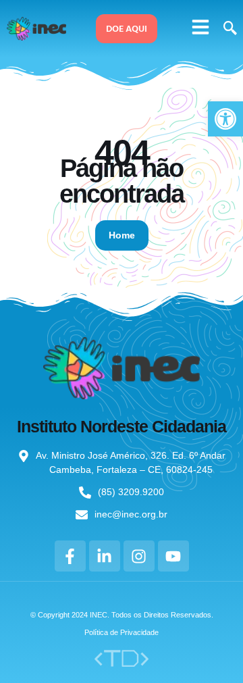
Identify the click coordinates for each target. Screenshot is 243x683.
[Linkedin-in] (104, 556)
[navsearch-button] (228, 29)
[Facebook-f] (70, 556)
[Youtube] (173, 556)
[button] (200, 27)
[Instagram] (139, 556)
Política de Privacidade (121, 632)
